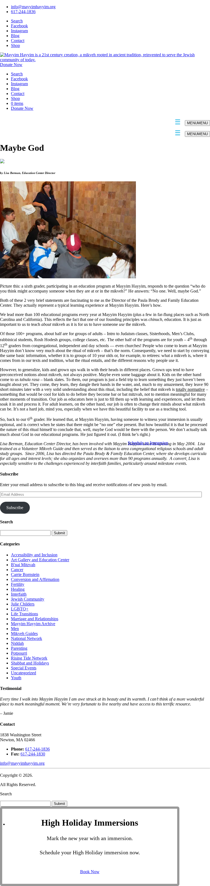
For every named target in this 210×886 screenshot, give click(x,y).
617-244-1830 (33, 754)
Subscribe (14, 507)
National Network (26, 638)
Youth (16, 677)
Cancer (17, 569)
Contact (17, 40)
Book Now (90, 871)
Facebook (19, 25)
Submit (59, 804)
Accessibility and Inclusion (34, 555)
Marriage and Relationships (34, 618)
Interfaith (19, 594)
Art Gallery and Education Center (40, 559)
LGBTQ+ (19, 609)
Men (15, 628)
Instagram (19, 30)
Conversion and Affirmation (35, 579)
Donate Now (11, 64)
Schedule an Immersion (148, 443)
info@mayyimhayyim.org (33, 6)
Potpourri (19, 653)
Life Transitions (24, 614)
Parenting (19, 648)
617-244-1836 (23, 11)
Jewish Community (27, 599)
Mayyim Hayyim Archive (33, 623)
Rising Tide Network (29, 658)
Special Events (23, 668)
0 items (17, 103)
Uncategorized (23, 673)
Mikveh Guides (24, 633)
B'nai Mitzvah (23, 564)
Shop (15, 45)
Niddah (17, 643)
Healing (18, 589)
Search (17, 21)
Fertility (17, 584)
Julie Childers (22, 604)
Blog (15, 35)
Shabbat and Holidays (30, 663)
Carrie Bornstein (25, 574)
